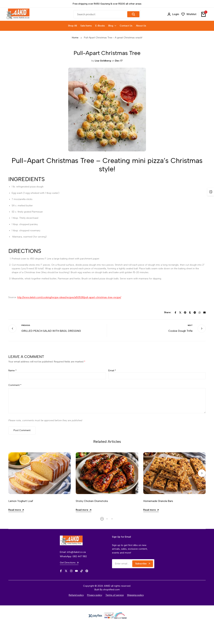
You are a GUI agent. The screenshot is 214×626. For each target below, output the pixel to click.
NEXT (190, 325)
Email (112, 370)
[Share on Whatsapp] (199, 312)
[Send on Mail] (204, 312)
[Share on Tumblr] (190, 312)
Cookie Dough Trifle (180, 330)
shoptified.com (111, 589)
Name (12, 370)
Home (75, 37)
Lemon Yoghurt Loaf (20, 501)
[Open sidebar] (210, 192)
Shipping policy (135, 595)
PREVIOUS (25, 325)
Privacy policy (94, 595)
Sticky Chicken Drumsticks (92, 501)
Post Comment (22, 430)
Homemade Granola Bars (158, 501)
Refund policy (76, 595)
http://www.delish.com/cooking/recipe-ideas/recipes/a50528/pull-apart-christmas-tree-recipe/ (69, 297)
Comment (14, 385)
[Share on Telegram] (195, 312)
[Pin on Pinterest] (185, 312)
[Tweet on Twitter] (180, 312)
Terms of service (114, 595)
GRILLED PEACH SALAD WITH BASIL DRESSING (51, 330)
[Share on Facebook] (175, 312)
